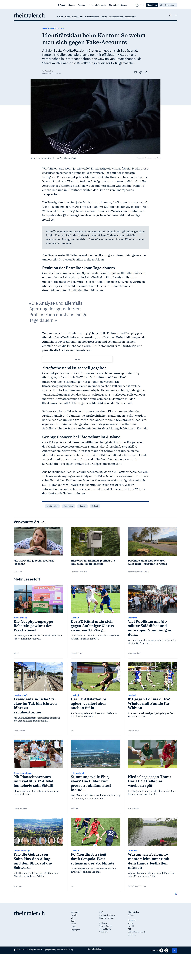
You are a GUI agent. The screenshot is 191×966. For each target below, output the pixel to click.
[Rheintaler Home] (29, 15)
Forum (104, 16)
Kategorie (74, 912)
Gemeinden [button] (169, 5)
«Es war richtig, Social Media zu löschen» (34, 562)
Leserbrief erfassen (98, 5)
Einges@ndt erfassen (118, 5)
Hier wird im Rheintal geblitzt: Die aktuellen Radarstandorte (93, 562)
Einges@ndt (130, 16)
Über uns (71, 5)
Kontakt (131, 926)
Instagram (68, 506)
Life (82, 16)
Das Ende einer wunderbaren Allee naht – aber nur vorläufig (147, 562)
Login (141, 5)
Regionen (103, 923)
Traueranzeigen (116, 16)
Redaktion (132, 920)
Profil (101, 912)
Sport (67, 16)
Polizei (95, 506)
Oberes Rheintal (105, 929)
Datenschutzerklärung (136, 932)
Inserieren (82, 5)
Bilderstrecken (92, 16)
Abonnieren (152, 5)
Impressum (50, 950)
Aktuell (60, 16)
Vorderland (103, 932)
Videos (75, 16)
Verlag (130, 923)
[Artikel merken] (135, 72)
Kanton (82, 506)
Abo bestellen (133, 912)
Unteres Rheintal (105, 926)
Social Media (52, 506)
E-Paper (61, 5)
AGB (129, 929)
